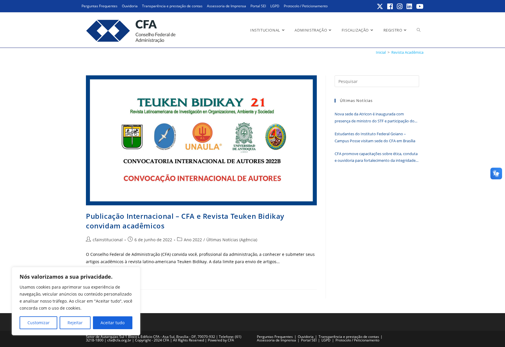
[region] (76, 301)
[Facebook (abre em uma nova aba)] (390, 6)
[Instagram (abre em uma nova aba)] (400, 6)
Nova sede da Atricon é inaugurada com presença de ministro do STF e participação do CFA (374, 117)
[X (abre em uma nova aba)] (380, 6)
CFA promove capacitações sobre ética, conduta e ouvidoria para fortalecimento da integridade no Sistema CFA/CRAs (376, 157)
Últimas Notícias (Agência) (231, 239)
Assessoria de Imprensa (226, 6)
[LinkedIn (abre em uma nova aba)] (409, 6)
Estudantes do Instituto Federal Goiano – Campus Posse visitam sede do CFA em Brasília (375, 137)
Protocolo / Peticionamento (306, 6)
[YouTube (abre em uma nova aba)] (418, 6)
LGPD (274, 6)
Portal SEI (258, 6)
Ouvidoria (130, 6)
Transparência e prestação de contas (172, 6)
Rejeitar (75, 322)
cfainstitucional (108, 239)
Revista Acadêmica (407, 52)
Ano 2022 (193, 239)
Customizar (38, 322)
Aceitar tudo (112, 322)
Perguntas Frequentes (99, 6)
